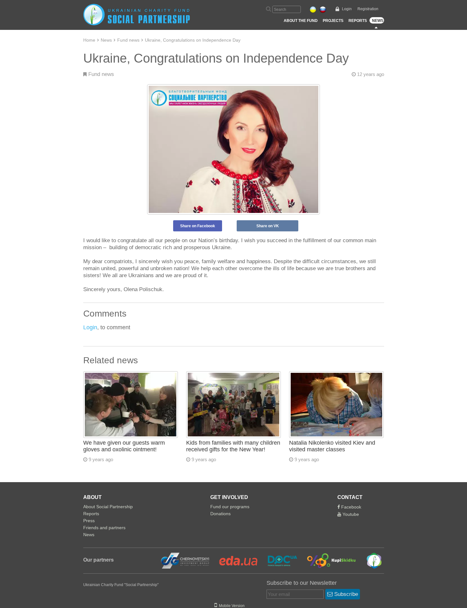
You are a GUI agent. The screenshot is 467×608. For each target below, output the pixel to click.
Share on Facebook (197, 226)
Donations (220, 513)
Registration (367, 9)
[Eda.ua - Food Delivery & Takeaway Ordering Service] (234, 560)
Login (347, 9)
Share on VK (267, 226)
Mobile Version (231, 606)
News (377, 20)
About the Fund (301, 20)
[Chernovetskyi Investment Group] (184, 560)
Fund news (128, 40)
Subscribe (345, 594)
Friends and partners (104, 527)
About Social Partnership (108, 506)
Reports (358, 20)
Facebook (350, 506)
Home (89, 40)
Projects (333, 20)
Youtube (350, 514)
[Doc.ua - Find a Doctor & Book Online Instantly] (278, 560)
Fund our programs (229, 506)
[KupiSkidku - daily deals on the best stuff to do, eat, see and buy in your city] (328, 560)
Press (89, 520)
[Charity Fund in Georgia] (370, 560)
